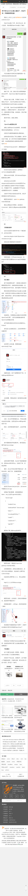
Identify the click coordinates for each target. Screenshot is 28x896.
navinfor (18, 767)
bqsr (21, 764)
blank (23, 767)
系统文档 (16, 4)
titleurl (13, 758)
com (22, 758)
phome (7, 770)
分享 (20, 685)
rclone (13, 761)
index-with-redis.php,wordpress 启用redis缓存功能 (15, 739)
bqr (25, 758)
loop (2, 770)
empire (16, 764)
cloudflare (10, 764)
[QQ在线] (11, 796)
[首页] (26, 885)
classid (8, 761)
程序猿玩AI (19, 17)
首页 (3, 4)
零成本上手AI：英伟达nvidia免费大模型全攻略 (14, 744)
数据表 (3, 761)
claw (5, 143)
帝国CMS (19, 761)
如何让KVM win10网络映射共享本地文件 (13, 746)
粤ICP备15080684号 (13, 844)
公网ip (20, 694)
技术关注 (9, 4)
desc (17, 758)
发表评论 (13, 7)
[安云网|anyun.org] (20, 844)
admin (10, 701)
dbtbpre (3, 758)
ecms (8, 758)
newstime (12, 767)
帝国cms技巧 (4, 767)
